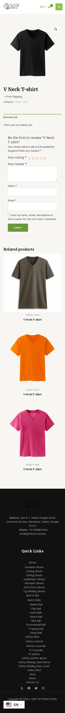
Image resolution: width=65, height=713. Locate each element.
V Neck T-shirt (21, 101)
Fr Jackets (34, 654)
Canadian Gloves (34, 567)
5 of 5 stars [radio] (44, 158)
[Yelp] (21, 688)
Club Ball (36, 608)
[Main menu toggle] (58, 6)
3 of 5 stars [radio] (37, 158)
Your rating (17, 157)
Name (12, 185)
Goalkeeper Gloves (34, 579)
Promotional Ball (36, 624)
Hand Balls (36, 612)
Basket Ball (36, 604)
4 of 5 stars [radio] (40, 158)
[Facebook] (29, 688)
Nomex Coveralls (36, 646)
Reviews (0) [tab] (10, 117)
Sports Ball (32, 595)
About (32, 678)
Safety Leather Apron (34, 658)
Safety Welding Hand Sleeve (34, 662)
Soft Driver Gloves (34, 587)
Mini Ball (36, 620)
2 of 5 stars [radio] (33, 158)
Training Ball (36, 628)
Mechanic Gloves (34, 583)
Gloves (32, 562)
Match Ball (36, 616)
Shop (33, 674)
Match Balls (34, 600)
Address (14, 517)
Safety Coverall (34, 641)
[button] (56, 29)
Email (12, 200)
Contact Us (32, 682)
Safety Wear (32, 636)
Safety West (34, 670)
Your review (17, 164)
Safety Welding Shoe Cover (34, 666)
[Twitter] (36, 688)
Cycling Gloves (34, 571)
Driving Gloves (34, 575)
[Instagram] (43, 688)
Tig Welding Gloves (34, 591)
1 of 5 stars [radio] (29, 158)
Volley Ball (36, 632)
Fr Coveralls (36, 650)
